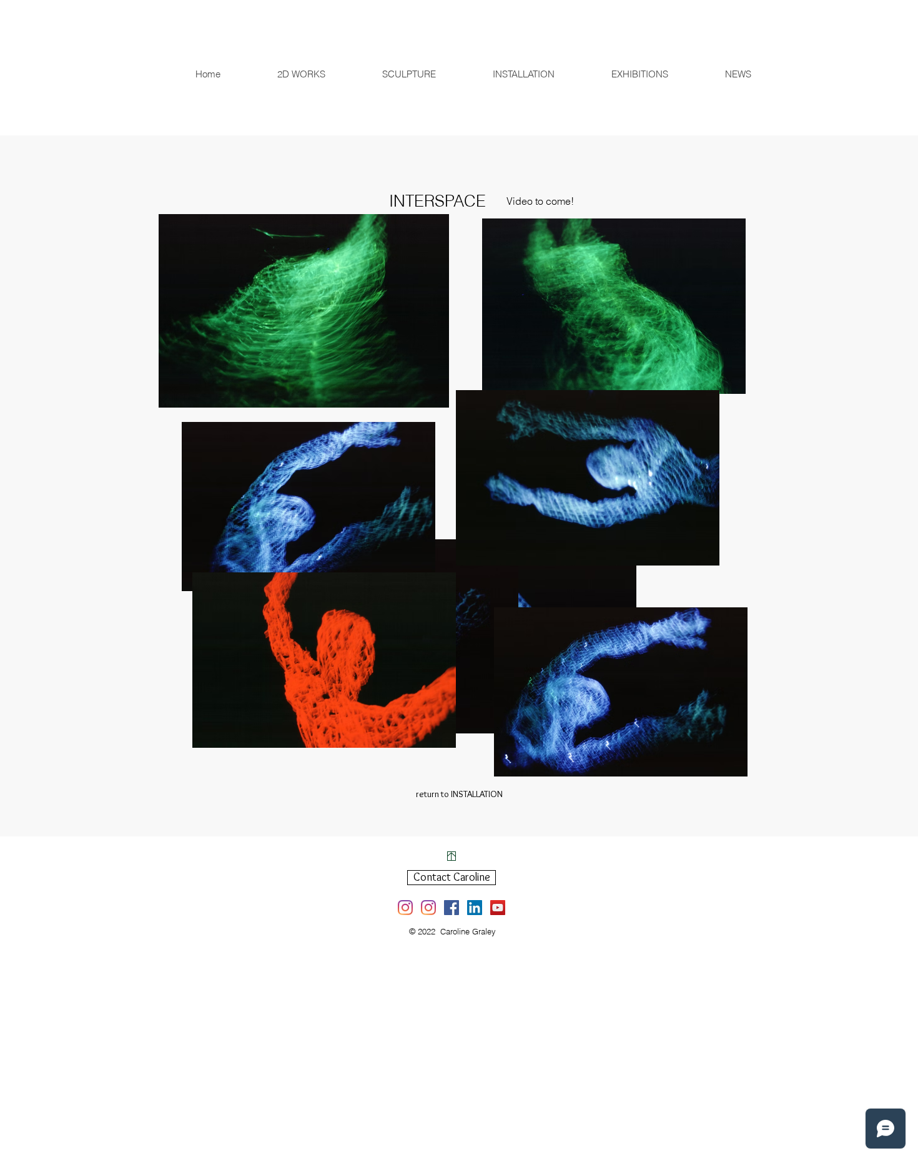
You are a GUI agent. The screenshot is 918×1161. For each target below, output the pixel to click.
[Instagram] (405, 907)
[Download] (451, 856)
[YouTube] (497, 907)
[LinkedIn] (474, 907)
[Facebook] (451, 907)
